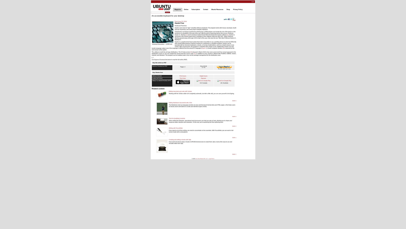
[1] (186, 35)
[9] (191, 52)
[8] (223, 48)
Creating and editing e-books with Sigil (180, 139)
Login (252, 1)
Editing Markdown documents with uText (180, 102)
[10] (195, 53)
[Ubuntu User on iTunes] (183, 82)
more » (234, 100)
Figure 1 (204, 48)
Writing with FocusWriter (176, 128)
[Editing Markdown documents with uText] (162, 108)
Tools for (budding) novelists (177, 118)
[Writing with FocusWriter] (162, 132)
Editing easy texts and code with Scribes (180, 91)
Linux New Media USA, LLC (201, 158)
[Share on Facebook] (229, 19)
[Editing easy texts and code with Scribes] (162, 95)
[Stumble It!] (226, 19)
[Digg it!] (234, 19)
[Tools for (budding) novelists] (162, 121)
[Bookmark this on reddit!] (227, 19)
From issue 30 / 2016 (181, 21)
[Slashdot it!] (224, 19)
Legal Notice (211, 158)
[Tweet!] (231, 19)
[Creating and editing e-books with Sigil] (162, 146)
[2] (227, 35)
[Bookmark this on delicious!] (225, 19)
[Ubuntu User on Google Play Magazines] (204, 80)
